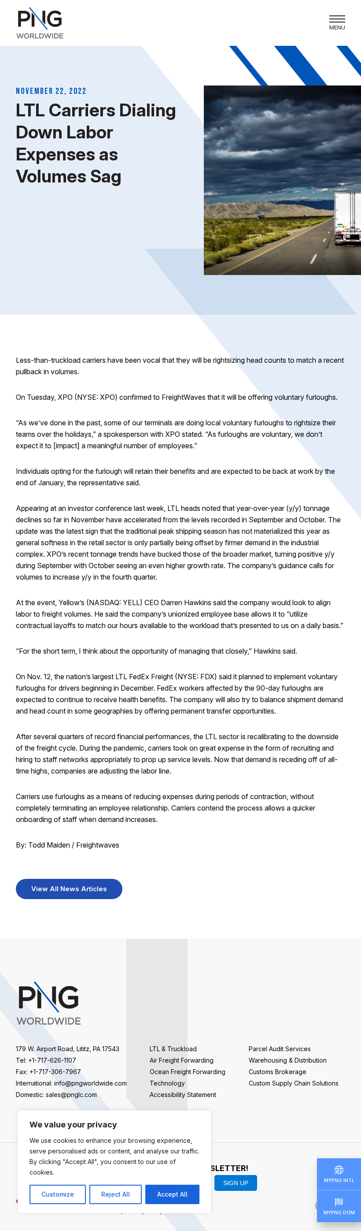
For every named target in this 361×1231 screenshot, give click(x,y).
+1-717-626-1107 (52, 1060)
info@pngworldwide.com (90, 1083)
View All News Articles (69, 889)
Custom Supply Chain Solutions (294, 1083)
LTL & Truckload (173, 1048)
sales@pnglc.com (71, 1094)
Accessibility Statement (183, 1094)
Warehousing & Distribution (288, 1060)
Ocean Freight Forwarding (187, 1071)
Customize (57, 1194)
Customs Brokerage (277, 1071)
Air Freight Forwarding (182, 1060)
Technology (167, 1083)
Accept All (172, 1194)
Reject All (115, 1194)
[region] (114, 1161)
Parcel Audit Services (280, 1048)
